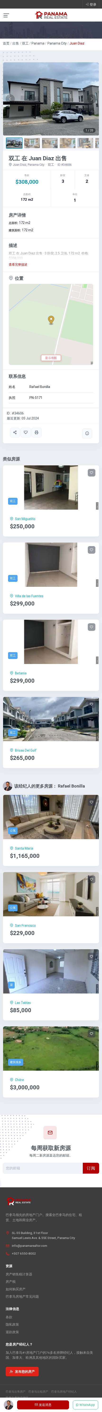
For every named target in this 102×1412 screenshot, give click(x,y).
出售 (15, 43)
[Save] (26, 432)
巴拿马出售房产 (16, 1391)
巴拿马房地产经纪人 (64, 1391)
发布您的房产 (25, 1371)
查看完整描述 (18, 264)
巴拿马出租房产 (38, 1391)
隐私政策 (12, 1324)
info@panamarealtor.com (29, 1245)
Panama (38, 43)
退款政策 (12, 1332)
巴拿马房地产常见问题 (22, 1296)
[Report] (87, 433)
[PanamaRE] (51, 15)
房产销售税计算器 (19, 1274)
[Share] (15, 432)
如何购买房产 (16, 1289)
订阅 (91, 1168)
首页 (6, 43)
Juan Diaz (77, 43)
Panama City (57, 43)
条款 (9, 1317)
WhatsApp (87, 1405)
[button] (10, 98)
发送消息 (45, 1405)
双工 (25, 43)
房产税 (11, 1281)
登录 (93, 4)
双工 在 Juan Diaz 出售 (38, 158)
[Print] (37, 432)
